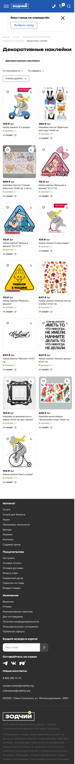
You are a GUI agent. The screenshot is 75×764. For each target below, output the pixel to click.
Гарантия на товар (13, 583)
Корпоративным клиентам (18, 611)
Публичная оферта (14, 631)
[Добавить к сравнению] (31, 92)
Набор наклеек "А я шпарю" (16, 127)
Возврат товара (11, 588)
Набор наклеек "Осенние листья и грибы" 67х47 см (55, 302)
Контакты (8, 539)
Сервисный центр (13, 578)
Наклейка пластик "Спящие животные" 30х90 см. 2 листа (17, 187)
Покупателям (13, 551)
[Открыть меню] (6, 6)
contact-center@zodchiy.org (18, 685)
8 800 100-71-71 (12, 678)
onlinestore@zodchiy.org (16, 690)
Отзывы (7, 606)
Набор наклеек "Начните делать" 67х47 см (55, 360)
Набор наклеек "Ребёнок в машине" (16, 302)
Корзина (7, 534)
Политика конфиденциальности (21, 621)
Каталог (9, 503)
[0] (61, 6)
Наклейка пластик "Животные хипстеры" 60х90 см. (53, 129)
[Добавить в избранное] (8, 92)
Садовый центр (11, 544)
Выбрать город (24, 25)
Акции (6, 519)
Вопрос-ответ (10, 573)
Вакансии (8, 601)
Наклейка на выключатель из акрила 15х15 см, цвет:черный (18, 418)
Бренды (7, 529)
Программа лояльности (16, 524)
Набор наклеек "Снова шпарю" (54, 243)
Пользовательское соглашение (20, 626)
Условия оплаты (12, 563)
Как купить (9, 558)
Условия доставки (13, 568)
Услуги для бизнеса (14, 514)
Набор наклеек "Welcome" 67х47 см (19, 360)
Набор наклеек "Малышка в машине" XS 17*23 (52, 187)
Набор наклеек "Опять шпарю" (18, 474)
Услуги (6, 509)
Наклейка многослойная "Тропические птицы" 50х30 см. (54, 418)
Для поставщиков (13, 616)
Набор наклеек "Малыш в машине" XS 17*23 (15, 244)
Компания (10, 595)
